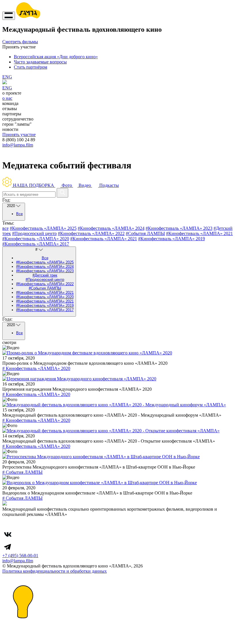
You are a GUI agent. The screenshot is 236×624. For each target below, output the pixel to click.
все (5, 228)
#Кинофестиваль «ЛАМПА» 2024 (111, 228)
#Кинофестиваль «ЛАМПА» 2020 (35, 238)
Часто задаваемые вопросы (40, 61)
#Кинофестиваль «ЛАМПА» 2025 (43, 228)
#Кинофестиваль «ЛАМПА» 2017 (35, 243)
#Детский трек (45, 275)
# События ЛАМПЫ (22, 472)
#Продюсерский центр (34, 233)
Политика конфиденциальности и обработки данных (54, 571)
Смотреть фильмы (20, 41)
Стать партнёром (30, 67)
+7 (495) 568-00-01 (20, 555)
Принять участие (19, 134)
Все (19, 214)
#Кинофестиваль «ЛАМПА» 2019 (171, 238)
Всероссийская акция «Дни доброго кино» (56, 56)
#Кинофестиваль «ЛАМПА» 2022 (91, 233)
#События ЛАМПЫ (145, 233)
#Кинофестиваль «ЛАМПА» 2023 (179, 228)
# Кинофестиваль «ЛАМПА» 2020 (36, 368)
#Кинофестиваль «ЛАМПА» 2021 (199, 233)
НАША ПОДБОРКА (33, 185)
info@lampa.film (17, 144)
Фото (66, 185)
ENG (7, 76)
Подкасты (108, 185)
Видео (84, 185)
